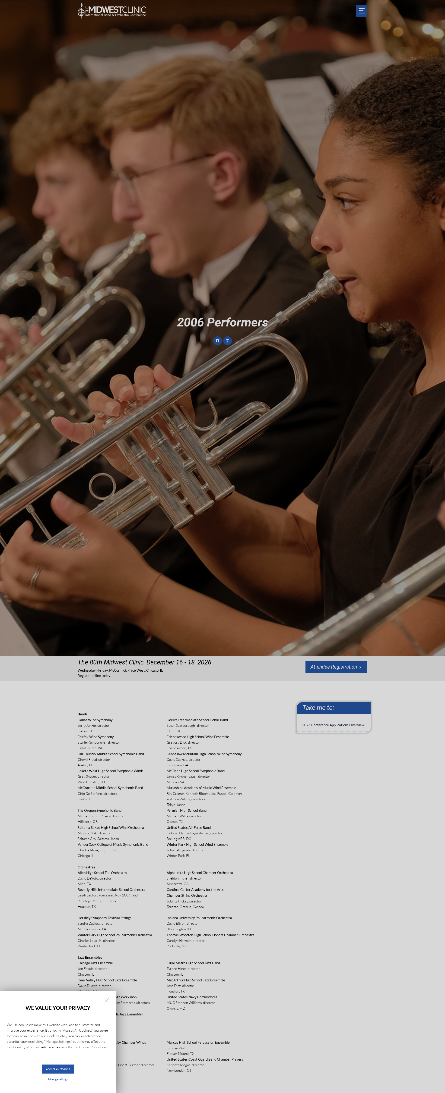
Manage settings (58, 1079)
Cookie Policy (89, 1047)
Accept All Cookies (58, 1069)
